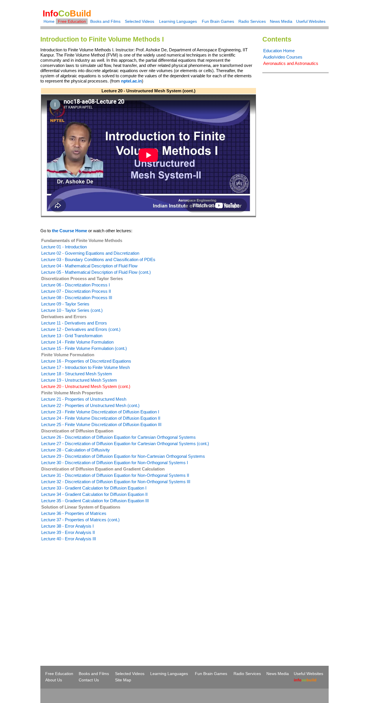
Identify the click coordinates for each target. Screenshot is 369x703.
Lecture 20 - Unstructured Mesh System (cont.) (85, 386)
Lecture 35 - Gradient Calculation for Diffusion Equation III (95, 500)
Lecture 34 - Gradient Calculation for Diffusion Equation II (94, 494)
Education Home (279, 50)
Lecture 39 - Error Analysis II (68, 532)
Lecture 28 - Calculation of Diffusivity (75, 449)
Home (49, 21)
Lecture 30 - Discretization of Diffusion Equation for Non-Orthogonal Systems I (114, 462)
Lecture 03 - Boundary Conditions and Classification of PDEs (98, 259)
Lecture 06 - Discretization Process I (75, 284)
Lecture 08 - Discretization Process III (76, 297)
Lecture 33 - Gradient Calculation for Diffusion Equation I (93, 487)
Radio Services (252, 21)
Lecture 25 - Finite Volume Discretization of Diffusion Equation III (101, 424)
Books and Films (105, 21)
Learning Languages (178, 21)
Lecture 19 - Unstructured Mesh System (79, 380)
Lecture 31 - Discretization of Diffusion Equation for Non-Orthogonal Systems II (115, 475)
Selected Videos (139, 21)
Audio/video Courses (282, 57)
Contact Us (89, 680)
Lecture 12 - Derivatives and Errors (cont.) (81, 329)
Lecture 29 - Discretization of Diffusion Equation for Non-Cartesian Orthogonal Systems (123, 456)
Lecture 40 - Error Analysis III (68, 538)
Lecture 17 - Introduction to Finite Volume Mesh (85, 367)
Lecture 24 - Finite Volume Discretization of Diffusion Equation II (100, 418)
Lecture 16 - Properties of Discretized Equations (86, 361)
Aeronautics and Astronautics (290, 63)
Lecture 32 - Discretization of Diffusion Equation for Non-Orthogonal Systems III (115, 481)
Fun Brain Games (218, 21)
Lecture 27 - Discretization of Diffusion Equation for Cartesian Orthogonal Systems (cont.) (125, 443)
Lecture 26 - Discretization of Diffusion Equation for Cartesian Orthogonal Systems (118, 437)
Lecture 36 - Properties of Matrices (73, 513)
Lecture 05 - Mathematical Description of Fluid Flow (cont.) (96, 272)
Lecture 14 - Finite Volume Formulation (77, 342)
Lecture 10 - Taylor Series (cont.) (72, 310)
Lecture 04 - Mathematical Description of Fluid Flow (89, 265)
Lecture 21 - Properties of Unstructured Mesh (83, 399)
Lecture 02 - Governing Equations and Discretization (90, 253)
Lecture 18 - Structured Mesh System (76, 373)
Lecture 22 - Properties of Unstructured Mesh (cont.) (90, 405)
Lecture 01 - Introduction (64, 246)
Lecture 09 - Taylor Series (65, 303)
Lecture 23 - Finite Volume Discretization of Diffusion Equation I (100, 411)
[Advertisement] (88, 593)
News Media (281, 21)
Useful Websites (310, 21)
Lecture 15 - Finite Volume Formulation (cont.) (84, 348)
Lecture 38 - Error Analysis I (67, 526)
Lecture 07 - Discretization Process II (76, 291)
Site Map (123, 680)
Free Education (72, 21)
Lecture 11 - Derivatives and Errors (74, 322)
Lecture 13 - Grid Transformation (71, 335)
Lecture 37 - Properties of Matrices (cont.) (80, 519)
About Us (53, 680)
